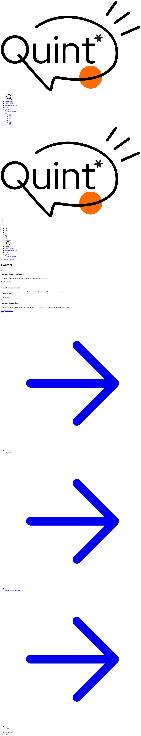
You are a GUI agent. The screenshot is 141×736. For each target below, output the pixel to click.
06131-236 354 (6, 282)
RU (10, 122)
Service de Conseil (11, 105)
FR (6, 113)
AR (10, 115)
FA (10, 120)
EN (10, 118)
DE (10, 116)
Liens (7, 109)
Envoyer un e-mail (7, 311)
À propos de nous (11, 111)
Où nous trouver (6, 297)
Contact (7, 107)
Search (8, 246)
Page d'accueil (9, 103)
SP (10, 124)
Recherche (9, 101)
